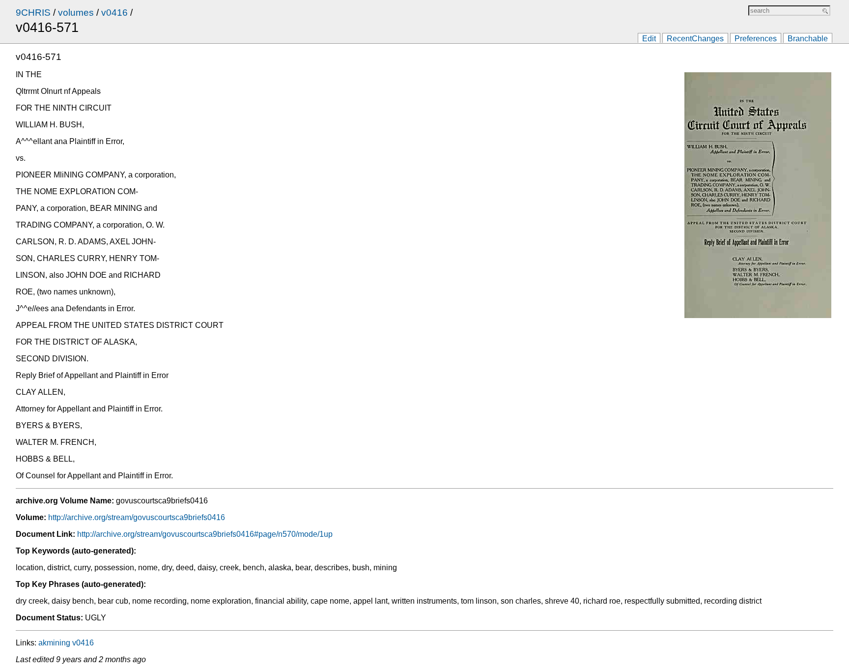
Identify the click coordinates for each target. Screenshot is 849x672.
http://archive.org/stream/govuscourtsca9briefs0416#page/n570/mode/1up (205, 534)
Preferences (756, 38)
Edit (649, 38)
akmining (54, 643)
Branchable (808, 38)
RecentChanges (695, 38)
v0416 (114, 12)
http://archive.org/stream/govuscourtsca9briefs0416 (136, 517)
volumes (76, 12)
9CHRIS (33, 12)
